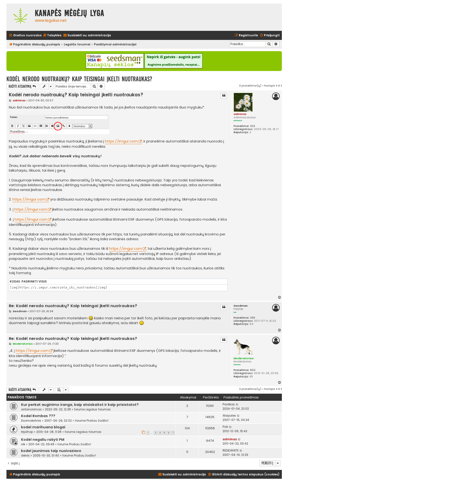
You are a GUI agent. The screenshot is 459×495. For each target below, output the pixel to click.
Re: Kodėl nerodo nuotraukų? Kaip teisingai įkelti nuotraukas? (73, 306)
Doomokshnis (31, 421)
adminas (240, 114)
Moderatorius (244, 358)
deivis (25, 455)
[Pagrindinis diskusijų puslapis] (19, 17)
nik (23, 444)
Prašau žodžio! (98, 421)
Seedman (241, 305)
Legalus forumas (98, 409)
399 (252, 317)
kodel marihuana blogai (43, 427)
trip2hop (27, 432)
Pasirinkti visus (34, 281)
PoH (225, 427)
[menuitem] (52, 35)
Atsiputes (229, 415)
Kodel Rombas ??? (38, 415)
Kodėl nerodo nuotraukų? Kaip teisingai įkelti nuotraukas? (79, 79)
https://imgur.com (121, 141)
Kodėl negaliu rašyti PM (42, 439)
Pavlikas (229, 404)
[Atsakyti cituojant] (224, 95)
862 (253, 370)
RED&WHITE (231, 450)
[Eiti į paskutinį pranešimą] (237, 404)
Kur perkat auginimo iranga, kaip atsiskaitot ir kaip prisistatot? (80, 404)
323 (252, 126)
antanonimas (31, 409)
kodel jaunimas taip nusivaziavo (51, 450)
